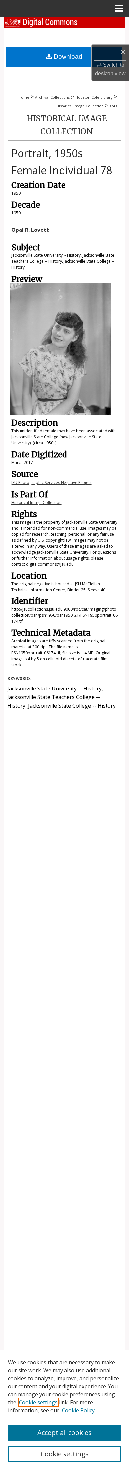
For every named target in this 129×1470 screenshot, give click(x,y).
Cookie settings (38, 1402)
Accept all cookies (64, 1432)
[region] (64, 1410)
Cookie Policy (78, 1410)
